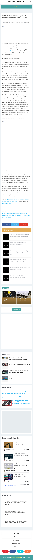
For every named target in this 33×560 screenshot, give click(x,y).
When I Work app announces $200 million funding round (15, 391)
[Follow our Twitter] (20, 551)
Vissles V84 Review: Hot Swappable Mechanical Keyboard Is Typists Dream (16, 502)
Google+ (24, 224)
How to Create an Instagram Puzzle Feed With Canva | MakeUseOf (16, 522)
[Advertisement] (16, 422)
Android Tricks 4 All (16, 557)
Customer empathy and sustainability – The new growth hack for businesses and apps (20, 252)
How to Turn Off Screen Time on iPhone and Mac (13, 393)
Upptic (10, 51)
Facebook (7, 224)
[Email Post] (1, 221)
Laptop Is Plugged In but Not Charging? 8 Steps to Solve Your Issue (15, 512)
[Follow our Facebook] (12, 551)
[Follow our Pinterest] (5, 551)
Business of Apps (6, 203)
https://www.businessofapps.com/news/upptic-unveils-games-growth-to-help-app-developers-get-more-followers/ (16, 215)
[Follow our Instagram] (27, 551)
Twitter (16, 224)
